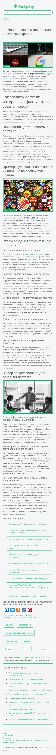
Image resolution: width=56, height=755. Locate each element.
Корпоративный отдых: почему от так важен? (28, 523)
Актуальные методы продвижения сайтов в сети (29, 563)
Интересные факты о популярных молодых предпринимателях (27, 531)
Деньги (9, 625)
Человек (29, 615)
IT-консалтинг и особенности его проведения (28, 596)
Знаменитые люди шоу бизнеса (19, 633)
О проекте (7, 738)
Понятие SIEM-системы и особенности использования (25, 570)
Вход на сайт (8, 742)
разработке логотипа (35, 254)
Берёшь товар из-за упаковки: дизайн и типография (25, 555)
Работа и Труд (11, 641)
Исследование (25, 625)
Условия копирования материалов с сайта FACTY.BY (25, 740)
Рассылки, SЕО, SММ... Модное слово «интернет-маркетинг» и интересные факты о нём (28, 587)
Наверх (50, 747)
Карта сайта (8, 735)
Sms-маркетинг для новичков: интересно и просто (27, 546)
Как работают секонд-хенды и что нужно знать (28, 539)
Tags (5, 733)
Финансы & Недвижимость (25, 617)
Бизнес (27, 641)
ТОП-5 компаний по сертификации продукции (28, 578)
